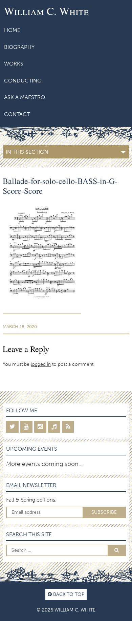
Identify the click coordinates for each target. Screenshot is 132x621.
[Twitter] (12, 427)
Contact (17, 114)
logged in (41, 364)
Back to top (68, 594)
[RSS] (68, 427)
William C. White (46, 10)
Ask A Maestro (24, 97)
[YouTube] (26, 427)
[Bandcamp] (54, 427)
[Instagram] (40, 427)
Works (13, 63)
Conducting (22, 80)
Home (12, 30)
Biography (19, 47)
